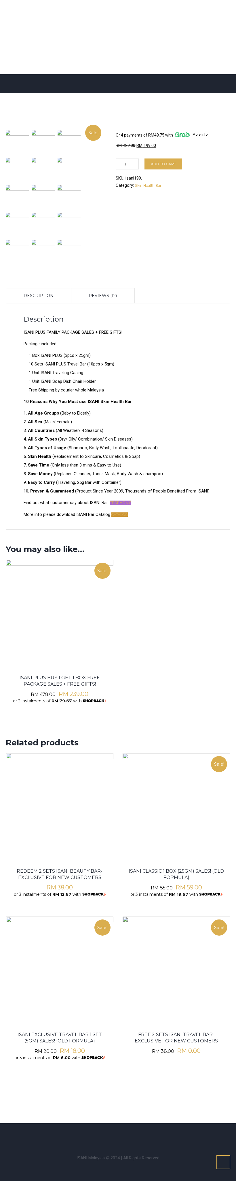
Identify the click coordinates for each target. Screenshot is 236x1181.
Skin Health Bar (148, 185)
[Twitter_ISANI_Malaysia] (101, 1136)
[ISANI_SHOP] (137, 1136)
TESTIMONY (120, 503)
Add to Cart (59, 594)
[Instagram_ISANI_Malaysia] (84, 1136)
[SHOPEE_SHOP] (154, 1136)
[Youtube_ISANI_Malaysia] (119, 1136)
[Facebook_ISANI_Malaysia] (66, 1136)
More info (200, 135)
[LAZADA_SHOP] (172, 1136)
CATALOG (119, 514)
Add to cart (163, 164)
